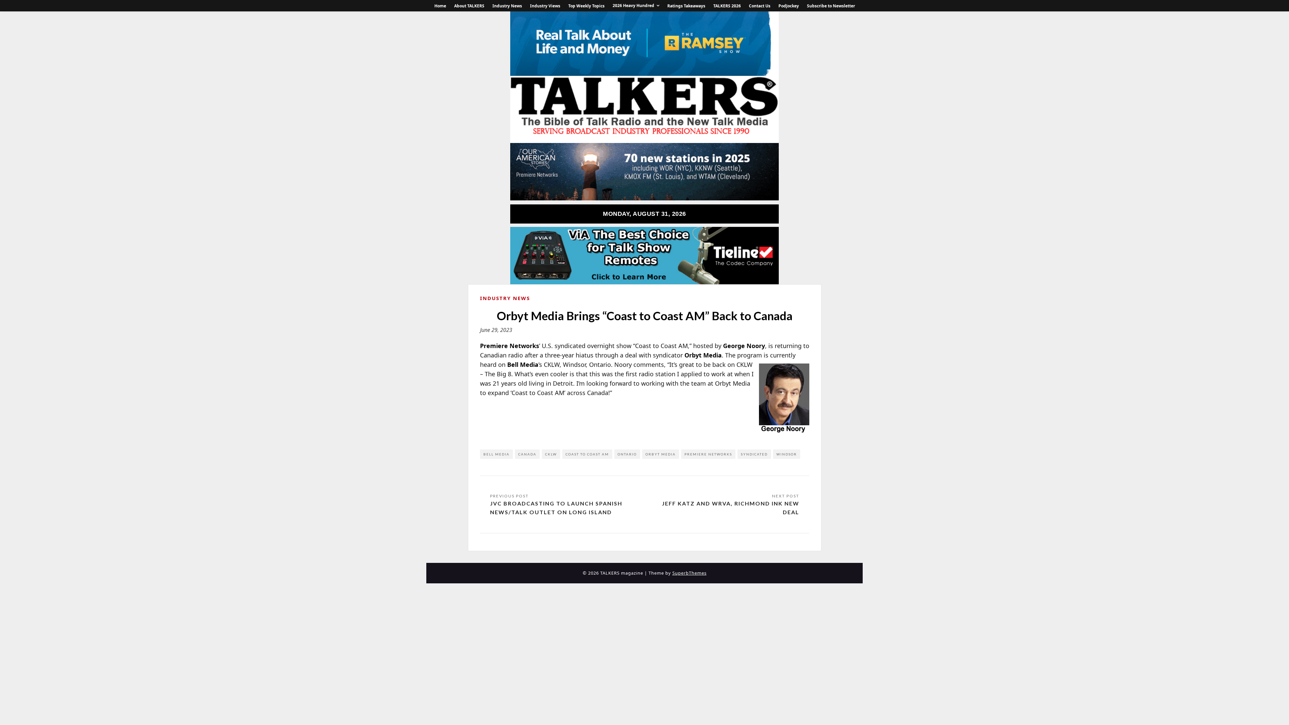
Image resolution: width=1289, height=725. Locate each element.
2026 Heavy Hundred (633, 5)
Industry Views (545, 6)
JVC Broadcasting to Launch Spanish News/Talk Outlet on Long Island (556, 507)
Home (440, 6)
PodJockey (788, 6)
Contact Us (759, 6)
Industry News (507, 6)
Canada (527, 454)
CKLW (551, 454)
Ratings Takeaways (686, 6)
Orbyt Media (661, 454)
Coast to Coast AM (587, 454)
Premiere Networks (708, 454)
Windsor (786, 454)
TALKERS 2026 (727, 6)
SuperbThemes (689, 573)
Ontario (627, 454)
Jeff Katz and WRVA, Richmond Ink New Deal (730, 507)
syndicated (754, 454)
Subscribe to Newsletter (831, 6)
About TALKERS (469, 6)
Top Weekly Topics (586, 6)
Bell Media (496, 454)
